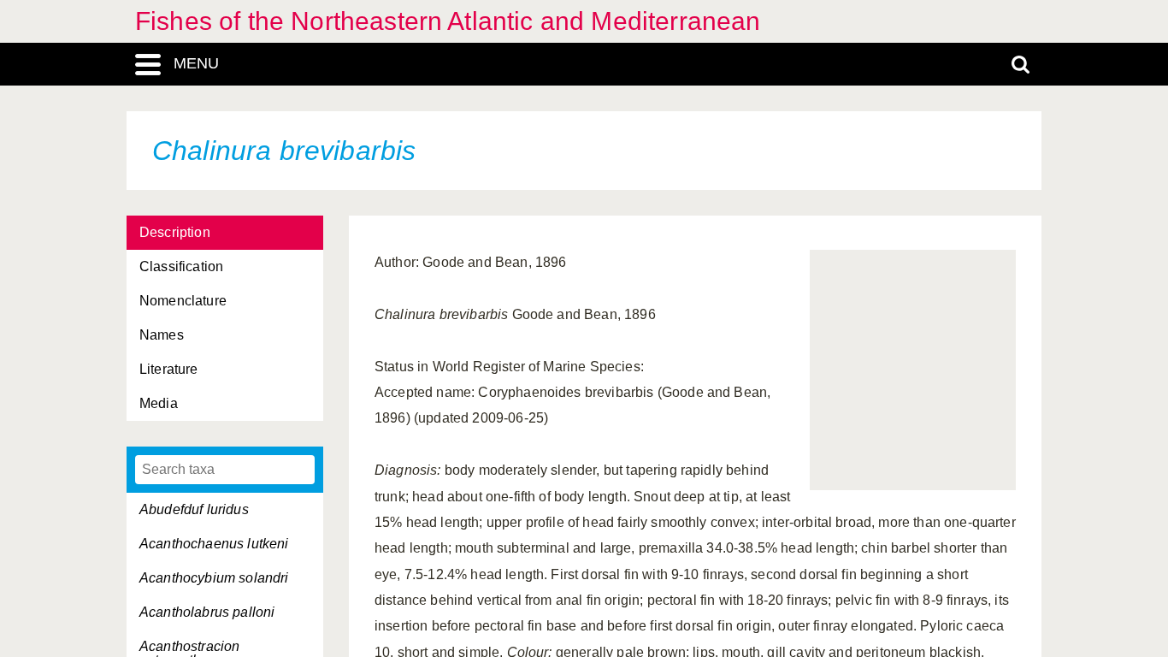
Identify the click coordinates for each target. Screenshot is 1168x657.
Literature (168, 369)
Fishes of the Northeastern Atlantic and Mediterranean (447, 21)
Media (158, 403)
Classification (181, 266)
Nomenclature (183, 300)
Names (161, 335)
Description (174, 232)
